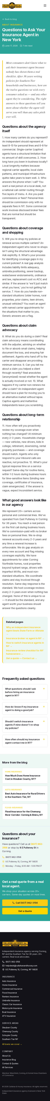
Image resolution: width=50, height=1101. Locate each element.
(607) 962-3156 (13, 857)
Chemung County (10, 1031)
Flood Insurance (9, 993)
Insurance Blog (9, 1059)
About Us (6, 1056)
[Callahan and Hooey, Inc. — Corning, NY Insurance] (12, 5)
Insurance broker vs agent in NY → (25, 638)
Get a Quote (25, 911)
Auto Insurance (9, 981)
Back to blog (11, 19)
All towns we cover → (12, 1044)
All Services (7, 1067)
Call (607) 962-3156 (27, 902)
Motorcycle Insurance (12, 1008)
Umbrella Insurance (11, 1000)
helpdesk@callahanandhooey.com (21, 965)
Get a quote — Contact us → (21, 658)
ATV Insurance (9, 1016)
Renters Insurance (10, 996)
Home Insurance (9, 985)
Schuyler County (9, 1035)
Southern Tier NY (10, 1039)
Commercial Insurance (12, 989)
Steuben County (9, 1027)
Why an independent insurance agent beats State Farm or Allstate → (25, 630)
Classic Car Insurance (12, 1004)
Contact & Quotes (10, 1063)
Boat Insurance (9, 1012)
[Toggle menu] (45, 5)
